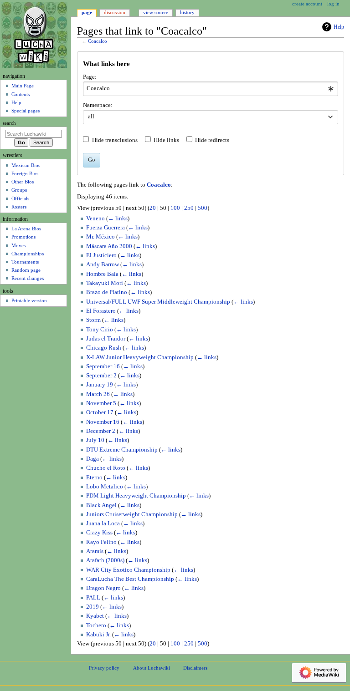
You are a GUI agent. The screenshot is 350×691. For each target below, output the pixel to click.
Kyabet (95, 616)
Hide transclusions (115, 140)
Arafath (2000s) (105, 560)
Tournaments (25, 261)
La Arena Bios (26, 228)
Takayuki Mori (104, 283)
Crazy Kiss (99, 532)
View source (155, 12)
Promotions (23, 236)
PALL (93, 597)
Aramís (94, 551)
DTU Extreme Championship (122, 450)
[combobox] (210, 88)
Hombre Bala (102, 274)
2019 (92, 607)
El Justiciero (101, 255)
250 (189, 208)
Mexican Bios (25, 165)
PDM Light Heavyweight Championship (136, 496)
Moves (18, 245)
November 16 (102, 422)
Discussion (114, 12)
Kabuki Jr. (98, 634)
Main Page (22, 85)
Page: (90, 77)
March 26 (98, 394)
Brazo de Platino (106, 292)
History (187, 12)
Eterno (94, 477)
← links (118, 218)
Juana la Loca (103, 523)
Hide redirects (212, 140)
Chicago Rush (103, 348)
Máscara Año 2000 (109, 246)
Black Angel (101, 505)
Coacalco (97, 41)
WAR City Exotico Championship (128, 570)
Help (339, 27)
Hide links (166, 140)
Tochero (96, 625)
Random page (26, 270)
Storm (93, 320)
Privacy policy (104, 668)
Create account (307, 3)
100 (175, 208)
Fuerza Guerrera (105, 227)
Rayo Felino (101, 542)
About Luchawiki (151, 668)
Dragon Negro (103, 588)
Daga (92, 459)
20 (152, 208)
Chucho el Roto (105, 468)
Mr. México (100, 237)
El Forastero (101, 311)
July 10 (95, 440)
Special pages (25, 110)
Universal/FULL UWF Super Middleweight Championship (158, 302)
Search (9, 123)
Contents (20, 94)
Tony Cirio (99, 329)
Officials (20, 198)
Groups (19, 190)
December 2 (100, 431)
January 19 (99, 384)
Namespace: (98, 105)
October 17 (99, 412)
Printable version (29, 300)
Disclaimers (195, 668)
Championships (27, 253)
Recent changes (27, 278)
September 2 (101, 375)
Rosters (18, 206)
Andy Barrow (102, 264)
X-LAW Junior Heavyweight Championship (140, 357)
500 (202, 208)
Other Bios (22, 181)
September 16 (103, 366)
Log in (333, 3)
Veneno (95, 218)
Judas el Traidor (105, 338)
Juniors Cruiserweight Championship (132, 514)
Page (87, 12)
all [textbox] (91, 116)
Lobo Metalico (104, 486)
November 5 (101, 403)
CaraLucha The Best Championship (130, 579)
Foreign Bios (24, 173)
